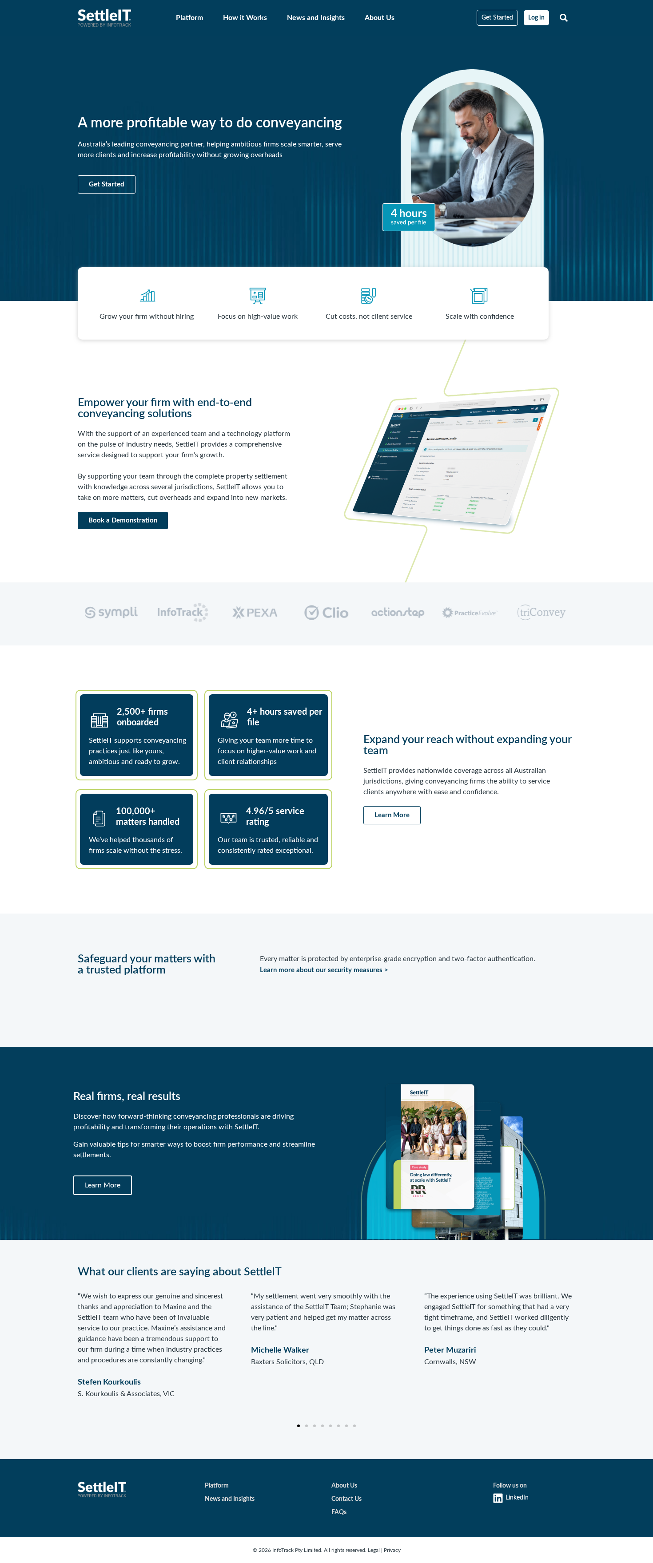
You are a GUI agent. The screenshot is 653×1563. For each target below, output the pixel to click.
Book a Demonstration (122, 520)
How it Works (245, 17)
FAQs (338, 1512)
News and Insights (316, 17)
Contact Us (346, 1499)
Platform (189, 17)
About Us (379, 17)
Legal (374, 1550)
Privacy (392, 1550)
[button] (564, 18)
